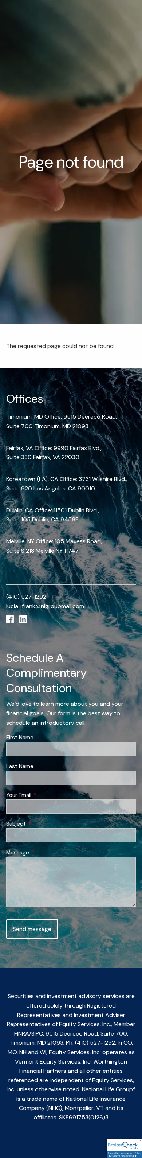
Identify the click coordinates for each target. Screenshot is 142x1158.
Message (44, 852)
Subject (42, 824)
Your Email (45, 795)
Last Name (19, 766)
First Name (19, 737)
